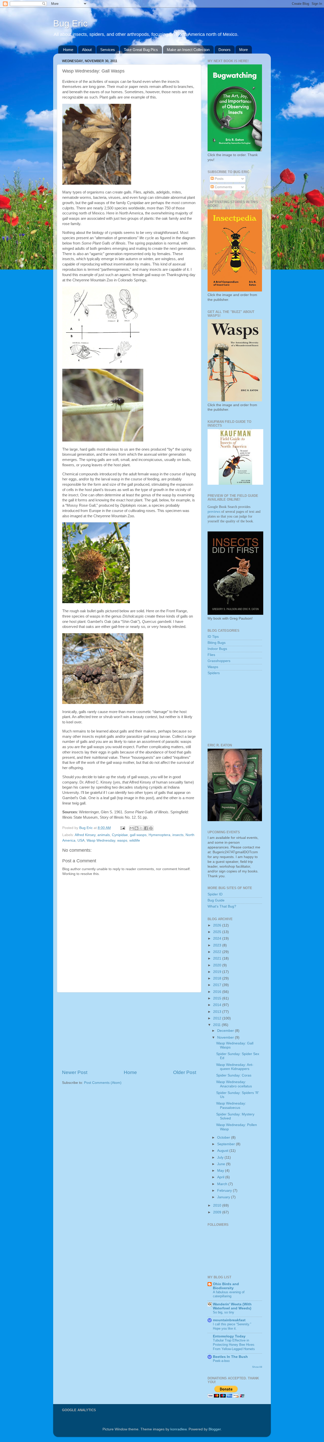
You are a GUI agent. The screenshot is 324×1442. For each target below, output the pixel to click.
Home (68, 49)
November (226, 1037)
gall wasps (138, 835)
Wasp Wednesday (101, 840)
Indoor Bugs (217, 649)
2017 (217, 985)
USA (81, 840)
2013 (217, 1012)
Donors (224, 49)
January (224, 1197)
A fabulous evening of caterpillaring (229, 1294)
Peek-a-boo (221, 1361)
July (221, 1157)
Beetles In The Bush (230, 1357)
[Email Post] (122, 828)
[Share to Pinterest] (150, 828)
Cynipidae (120, 835)
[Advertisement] (129, 1030)
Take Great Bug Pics (141, 49)
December (226, 1031)
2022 (217, 952)
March (222, 1184)
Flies (211, 655)
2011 (217, 1025)
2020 (217, 965)
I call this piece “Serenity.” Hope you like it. (232, 1326)
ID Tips (213, 637)
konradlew (178, 1429)
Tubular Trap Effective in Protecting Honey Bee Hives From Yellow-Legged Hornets (234, 1344)
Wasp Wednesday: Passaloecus (231, 1105)
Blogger (215, 1429)
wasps (122, 840)
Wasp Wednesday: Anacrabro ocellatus (234, 1084)
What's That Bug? (222, 906)
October (224, 1137)
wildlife (134, 840)
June (221, 1164)
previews (214, 512)
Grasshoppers (219, 661)
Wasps (213, 667)
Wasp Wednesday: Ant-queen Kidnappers (234, 1067)
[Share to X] (141, 828)
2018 (217, 978)
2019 (217, 972)
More (243, 49)
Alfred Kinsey (85, 835)
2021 (217, 958)
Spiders (214, 673)
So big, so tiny (223, 1312)
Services (107, 49)
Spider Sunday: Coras (233, 1075)
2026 (217, 925)
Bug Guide (216, 900)
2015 (217, 998)
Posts (219, 179)
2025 (217, 932)
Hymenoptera (159, 835)
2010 (217, 1205)
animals (103, 835)
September (226, 1144)
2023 (217, 945)
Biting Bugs (217, 643)
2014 (217, 1005)
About (87, 49)
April (221, 1177)
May (221, 1170)
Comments (223, 187)
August (223, 1151)
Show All (257, 1366)
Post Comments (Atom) (103, 1083)
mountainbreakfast (229, 1320)
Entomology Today (229, 1336)
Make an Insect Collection (188, 49)
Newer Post (74, 1072)
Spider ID (215, 894)
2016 (217, 992)
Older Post (184, 1072)
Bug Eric (70, 23)
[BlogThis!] (136, 828)
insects (178, 835)
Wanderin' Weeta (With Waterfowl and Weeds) (232, 1306)
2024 (217, 938)
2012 (217, 1018)
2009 (217, 1212)
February (225, 1190)
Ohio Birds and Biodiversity (226, 1286)
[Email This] (131, 828)
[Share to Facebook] (146, 828)
